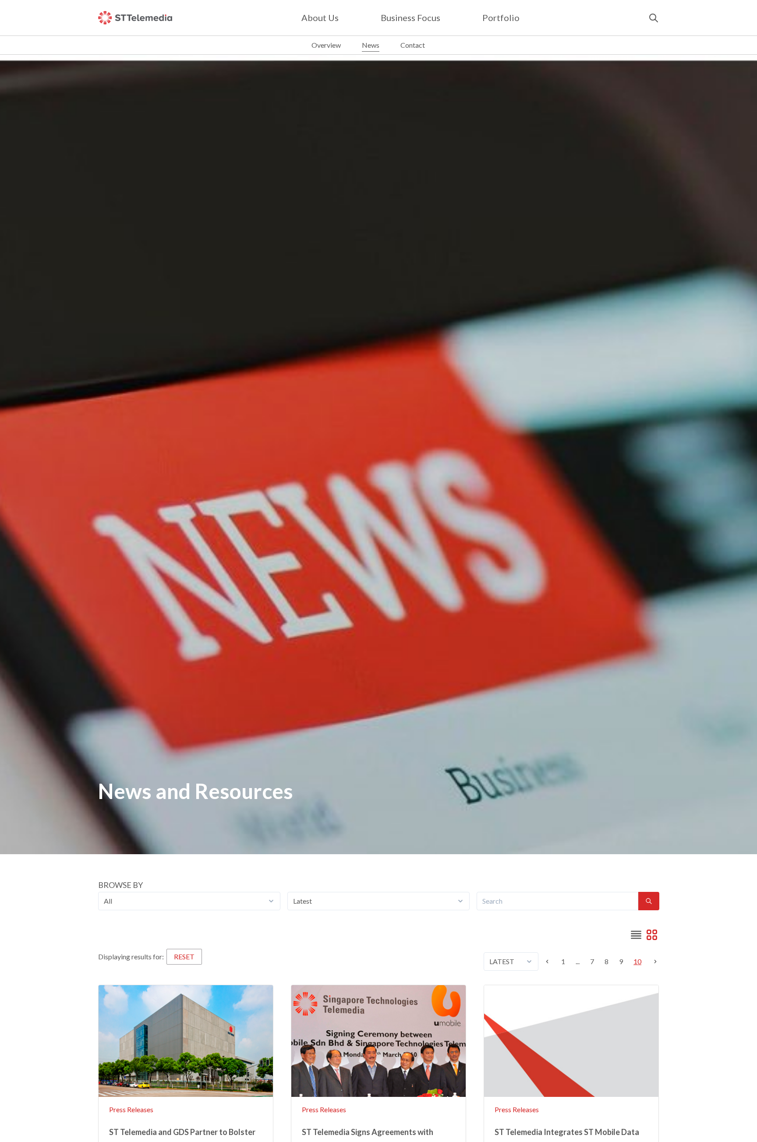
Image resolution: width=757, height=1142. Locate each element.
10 (637, 961)
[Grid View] (652, 935)
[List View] (636, 935)
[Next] (653, 961)
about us (320, 17)
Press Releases (131, 1109)
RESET (184, 956)
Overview (326, 45)
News (370, 45)
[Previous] (550, 961)
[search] (653, 18)
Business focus (410, 17)
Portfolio (501, 17)
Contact (412, 45)
